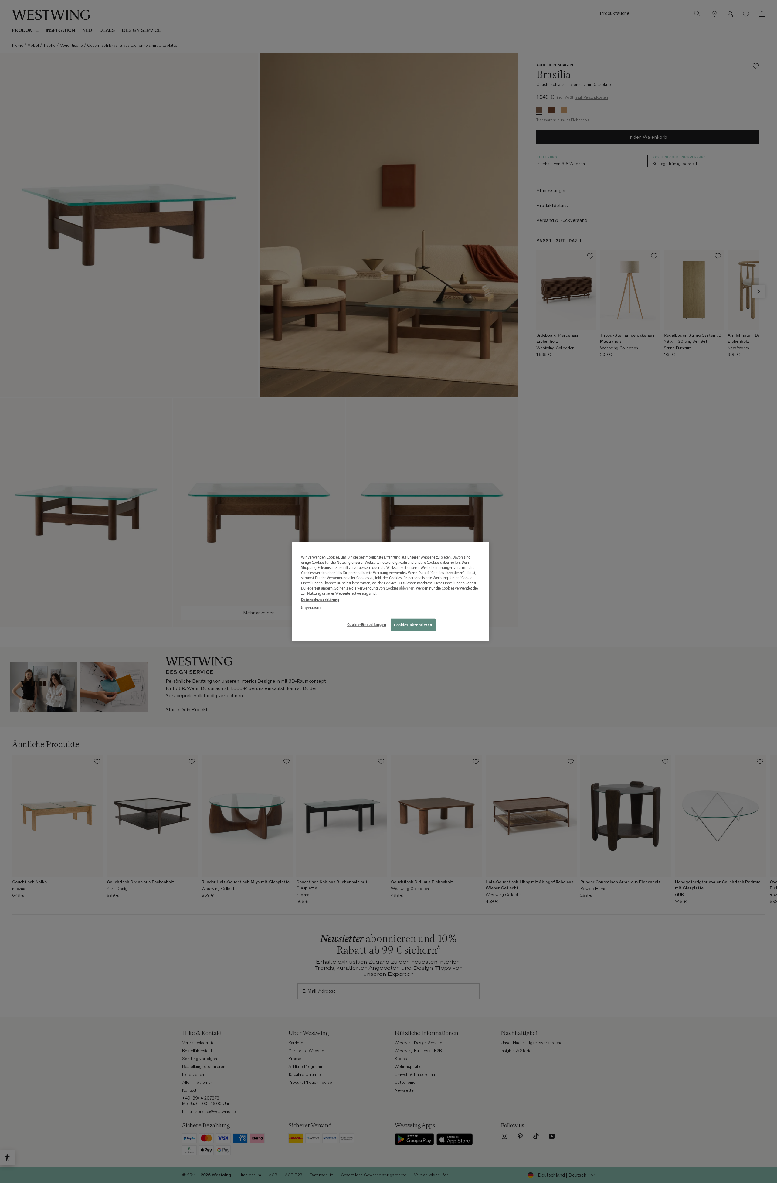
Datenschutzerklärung (320, 599)
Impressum (311, 607)
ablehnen (406, 588)
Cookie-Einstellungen (366, 624)
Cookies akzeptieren (413, 625)
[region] (390, 591)
